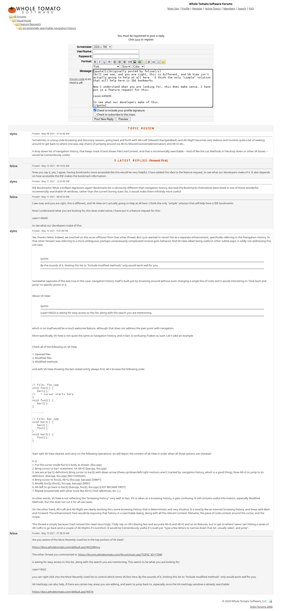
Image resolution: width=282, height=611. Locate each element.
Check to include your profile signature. (121, 110)
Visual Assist (23, 20)
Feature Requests (30, 24)
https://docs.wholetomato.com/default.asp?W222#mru (66, 547)
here (137, 39)
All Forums (19, 16)
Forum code (77, 79)
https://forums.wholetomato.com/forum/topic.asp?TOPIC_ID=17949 (120, 554)
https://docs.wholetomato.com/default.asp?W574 (62, 591)
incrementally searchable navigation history (49, 28)
